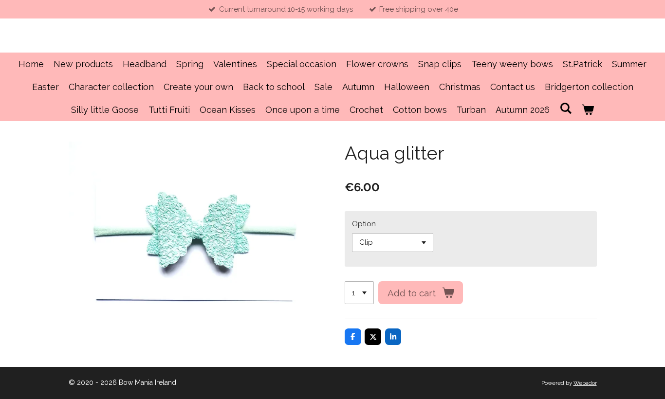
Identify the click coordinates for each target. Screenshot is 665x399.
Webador (585, 383)
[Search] (565, 108)
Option (364, 223)
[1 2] (359, 292)
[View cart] (588, 109)
